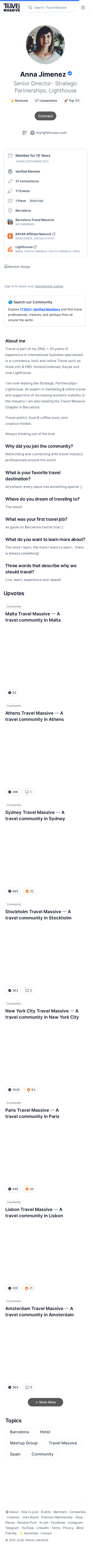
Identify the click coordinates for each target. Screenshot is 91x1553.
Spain (15, 1454)
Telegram (12, 1528)
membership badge (49, 286)
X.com (43, 1522)
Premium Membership (57, 1517)
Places (10, 1522)
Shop (79, 1517)
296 (15, 792)
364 (15, 1387)
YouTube (27, 1528)
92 (14, 692)
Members (60, 1512)
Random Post (27, 1522)
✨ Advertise (28, 1533)
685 (15, 891)
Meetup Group (24, 1443)
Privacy (68, 1528)
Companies (78, 1512)
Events (46, 1512)
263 (15, 990)
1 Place (29, 201)
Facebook (58, 1522)
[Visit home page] (13, 8)
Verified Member (27, 171)
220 (15, 1288)
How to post (29, 1512)
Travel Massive (63, 1443)
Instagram (75, 1522)
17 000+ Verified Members (40, 309)
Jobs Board (30, 1517)
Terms (55, 1528)
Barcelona (19, 1432)
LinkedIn (42, 1528)
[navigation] (83, 7)
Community (42, 1454)
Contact (46, 1533)
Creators (13, 1517)
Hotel (45, 1432)
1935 (16, 1090)
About (14, 1512)
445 (15, 1189)
